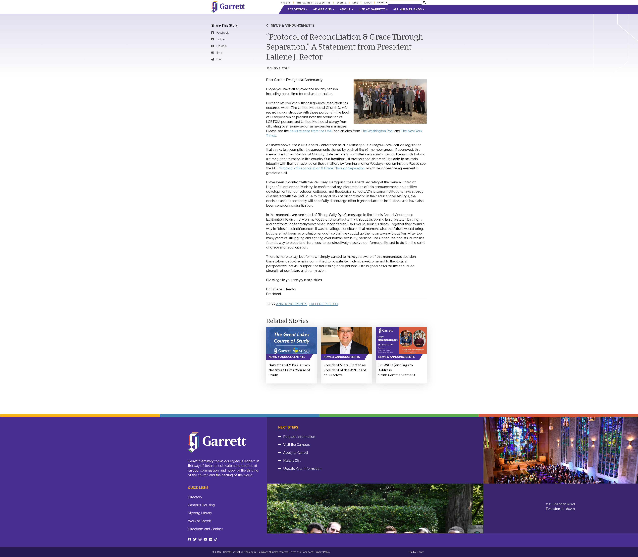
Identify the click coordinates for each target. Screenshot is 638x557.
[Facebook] (189, 539)
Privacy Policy (322, 552)
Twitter (220, 39)
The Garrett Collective (314, 3)
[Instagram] (200, 539)
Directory (195, 497)
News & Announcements (292, 25)
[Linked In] (210, 539)
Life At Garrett (372, 9)
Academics (297, 9)
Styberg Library (200, 513)
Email (219, 52)
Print (219, 59)
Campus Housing (201, 505)
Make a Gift (292, 461)
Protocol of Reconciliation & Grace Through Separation (322, 168)
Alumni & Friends (408, 9)
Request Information (299, 437)
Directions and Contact (205, 529)
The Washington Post (377, 131)
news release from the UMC (311, 131)
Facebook (222, 32)
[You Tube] (205, 539)
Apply (368, 3)
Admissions (323, 9)
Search (382, 3)
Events (342, 3)
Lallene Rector (323, 304)
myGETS (285, 3)
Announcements (291, 304)
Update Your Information (302, 469)
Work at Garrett (199, 521)
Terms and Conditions (301, 552)
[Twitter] (195, 539)
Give (355, 3)
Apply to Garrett (295, 453)
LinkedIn (221, 46)
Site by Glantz (416, 552)
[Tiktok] (215, 539)
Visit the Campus (296, 445)
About (346, 9)
